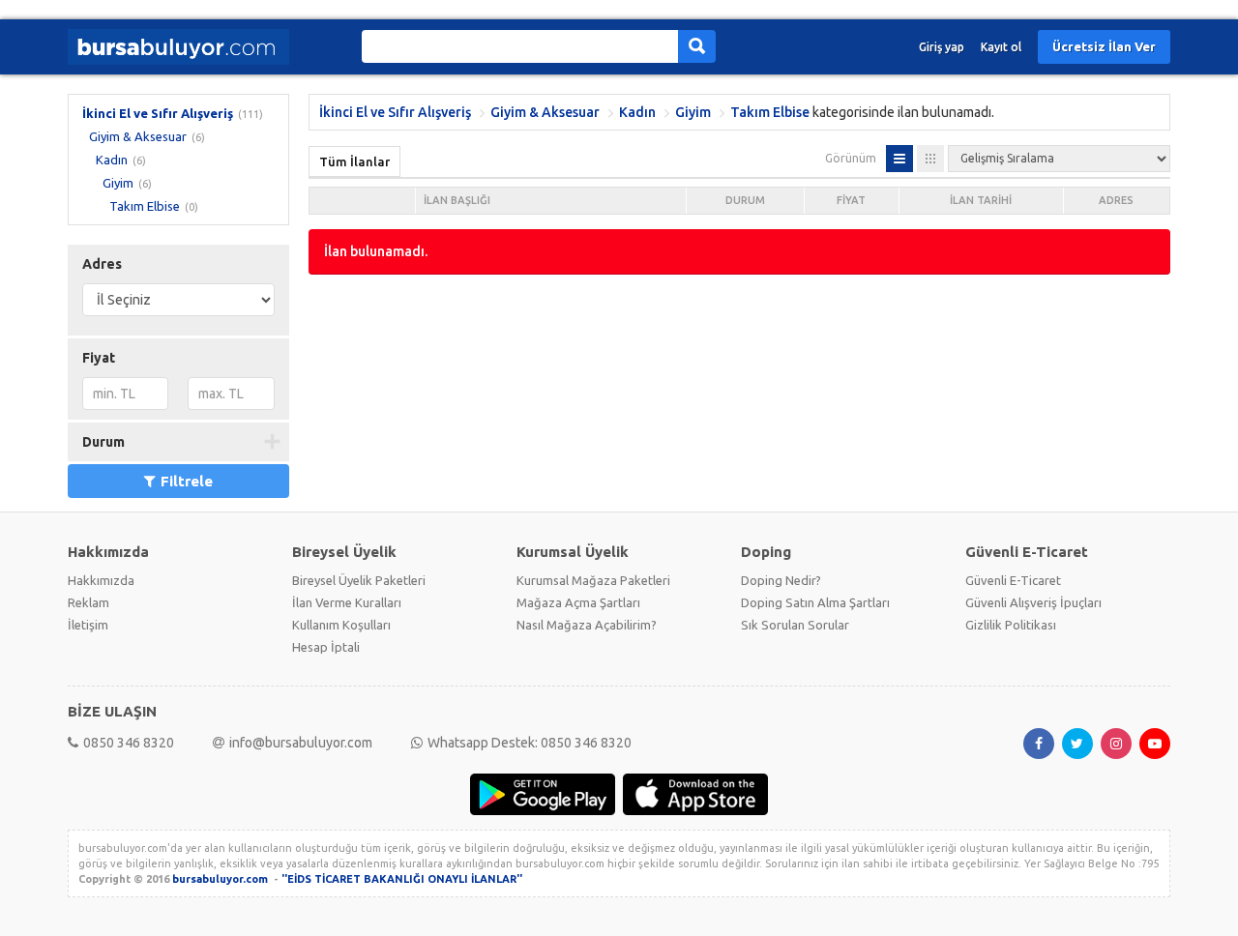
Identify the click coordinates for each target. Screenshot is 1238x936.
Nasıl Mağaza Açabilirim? (586, 624)
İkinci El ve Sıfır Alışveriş (157, 113)
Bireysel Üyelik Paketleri (359, 580)
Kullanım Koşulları (341, 624)
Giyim (118, 183)
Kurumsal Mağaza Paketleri (593, 580)
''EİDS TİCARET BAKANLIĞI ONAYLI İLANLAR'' (401, 879)
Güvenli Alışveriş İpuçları (1033, 602)
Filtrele (187, 481)
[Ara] (697, 46)
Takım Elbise (144, 206)
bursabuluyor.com (220, 879)
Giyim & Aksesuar (138, 136)
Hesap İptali (326, 647)
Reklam (88, 602)
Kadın (112, 159)
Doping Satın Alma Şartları (815, 602)
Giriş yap (941, 47)
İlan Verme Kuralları (346, 602)
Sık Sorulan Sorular (795, 624)
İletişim (88, 624)
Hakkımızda (101, 580)
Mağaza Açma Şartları (578, 602)
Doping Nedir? (781, 580)
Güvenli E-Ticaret (1013, 580)
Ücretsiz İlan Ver (1104, 46)
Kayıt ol (1001, 47)
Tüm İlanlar (354, 161)
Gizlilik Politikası (1010, 624)
